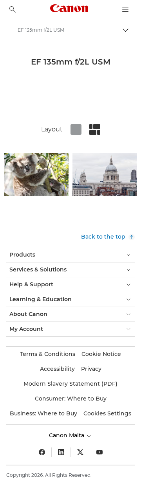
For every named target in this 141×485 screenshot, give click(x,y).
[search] (12, 9)
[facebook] (42, 452)
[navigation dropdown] (125, 9)
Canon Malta (67, 435)
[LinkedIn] (61, 452)
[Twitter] (80, 452)
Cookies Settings (107, 413)
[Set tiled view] (75, 129)
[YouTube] (99, 452)
